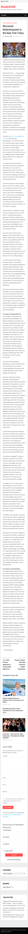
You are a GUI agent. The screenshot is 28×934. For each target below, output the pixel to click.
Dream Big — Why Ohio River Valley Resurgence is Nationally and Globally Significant (13, 736)
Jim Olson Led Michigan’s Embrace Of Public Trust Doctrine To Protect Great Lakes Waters (13, 910)
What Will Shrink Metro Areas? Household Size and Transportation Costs (13, 710)
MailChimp (17, 859)
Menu (4, 15)
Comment (5, 756)
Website (5, 791)
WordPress (3, 931)
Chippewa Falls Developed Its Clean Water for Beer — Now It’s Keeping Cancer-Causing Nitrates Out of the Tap (14, 903)
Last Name (6, 844)
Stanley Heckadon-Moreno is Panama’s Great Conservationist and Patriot (13, 700)
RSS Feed (10, 897)
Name (4, 777)
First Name (6, 837)
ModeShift (8, 7)
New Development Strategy (10, 23)
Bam (10, 931)
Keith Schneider (8, 36)
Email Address (7, 830)
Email (4, 784)
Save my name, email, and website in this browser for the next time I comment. (14, 801)
